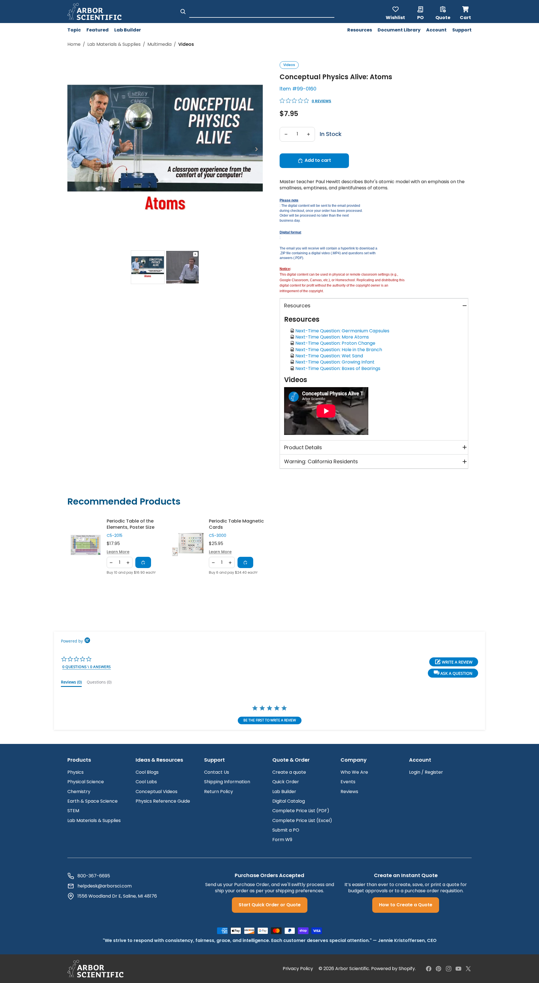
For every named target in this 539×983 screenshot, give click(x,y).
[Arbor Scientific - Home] (94, 11)
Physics (75, 772)
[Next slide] (258, 150)
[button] (453, 673)
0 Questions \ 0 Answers (86, 666)
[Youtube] (458, 968)
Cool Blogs (147, 772)
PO (420, 17)
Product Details (303, 447)
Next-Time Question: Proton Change (336, 343)
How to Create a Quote (405, 905)
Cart (466, 11)
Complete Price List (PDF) (300, 810)
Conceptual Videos (156, 791)
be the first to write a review (269, 720)
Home (74, 44)
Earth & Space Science (92, 801)
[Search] (183, 11)
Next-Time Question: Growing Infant (336, 362)
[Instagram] (448, 968)
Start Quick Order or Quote (270, 905)
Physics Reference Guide (163, 801)
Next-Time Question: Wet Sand (330, 356)
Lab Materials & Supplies (114, 44)
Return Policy (218, 791)
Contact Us (216, 772)
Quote (442, 17)
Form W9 (282, 839)
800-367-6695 (93, 876)
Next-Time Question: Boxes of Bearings (339, 368)
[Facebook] (428, 968)
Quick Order (285, 781)
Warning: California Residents (321, 461)
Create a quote (289, 772)
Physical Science (85, 781)
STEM (73, 810)
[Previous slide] (72, 150)
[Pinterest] (438, 968)
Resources (297, 305)
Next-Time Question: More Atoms (333, 337)
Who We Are (354, 772)
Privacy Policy (298, 969)
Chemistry (78, 791)
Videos (289, 64)
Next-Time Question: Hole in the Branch (339, 349)
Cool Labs (146, 781)
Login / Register (426, 772)
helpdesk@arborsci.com (104, 886)
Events (348, 781)
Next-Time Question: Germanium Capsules (343, 331)
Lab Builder (284, 791)
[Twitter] (468, 968)
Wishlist (395, 17)
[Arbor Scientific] (95, 968)
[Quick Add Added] (143, 562)
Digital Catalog (288, 801)
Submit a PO (285, 830)
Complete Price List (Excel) (302, 820)
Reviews (349, 791)
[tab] (147, 267)
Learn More (118, 552)
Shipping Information (227, 781)
